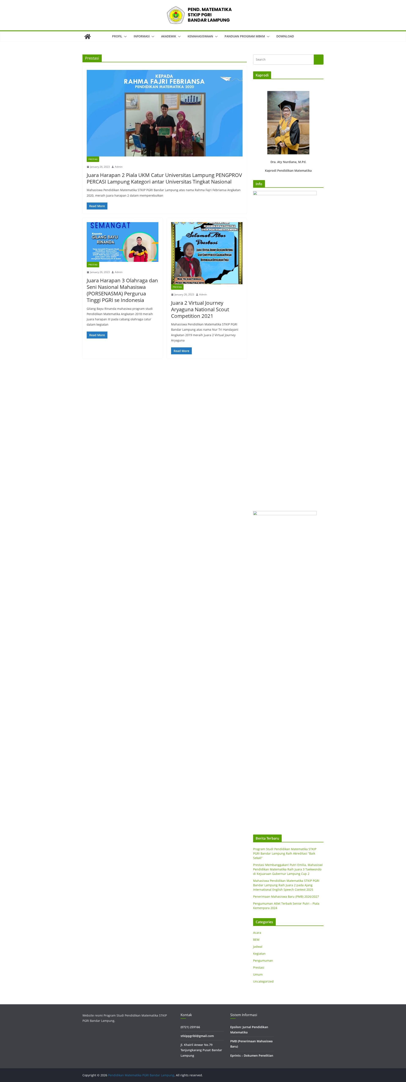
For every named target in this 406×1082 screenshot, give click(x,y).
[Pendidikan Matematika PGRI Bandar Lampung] (87, 36)
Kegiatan (259, 954)
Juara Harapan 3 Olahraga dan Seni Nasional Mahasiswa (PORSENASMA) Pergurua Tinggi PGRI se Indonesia (122, 290)
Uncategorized (263, 981)
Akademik (168, 36)
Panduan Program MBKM (245, 36)
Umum (258, 974)
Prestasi (92, 159)
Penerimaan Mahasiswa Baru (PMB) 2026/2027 (286, 896)
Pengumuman (263, 960)
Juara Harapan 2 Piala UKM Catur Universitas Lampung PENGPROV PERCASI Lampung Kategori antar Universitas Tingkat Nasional (164, 178)
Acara (257, 933)
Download (285, 36)
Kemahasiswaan (200, 36)
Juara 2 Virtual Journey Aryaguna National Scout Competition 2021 (200, 309)
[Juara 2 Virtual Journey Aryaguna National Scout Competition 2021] (207, 253)
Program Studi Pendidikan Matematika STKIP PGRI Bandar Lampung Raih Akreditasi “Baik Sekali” (284, 853)
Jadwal (257, 947)
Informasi (142, 36)
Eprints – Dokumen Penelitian (251, 1055)
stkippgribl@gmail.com (197, 1036)
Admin (118, 167)
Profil (117, 36)
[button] (124, 36)
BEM (256, 940)
